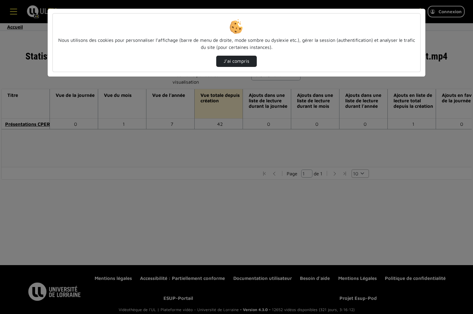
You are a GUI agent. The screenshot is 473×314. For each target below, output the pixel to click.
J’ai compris (236, 61)
